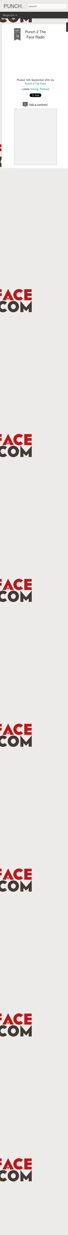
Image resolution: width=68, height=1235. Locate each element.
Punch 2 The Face (35, 83)
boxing (34, 89)
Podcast (44, 89)
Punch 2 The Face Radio (35, 34)
